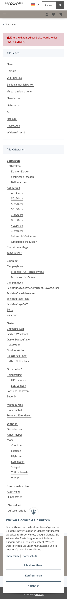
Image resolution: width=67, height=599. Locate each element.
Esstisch (16, 450)
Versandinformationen (20, 91)
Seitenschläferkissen (23, 236)
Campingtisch (15, 282)
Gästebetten (14, 429)
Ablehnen (33, 585)
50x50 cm (17, 198)
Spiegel (15, 467)
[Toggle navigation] (4, 15)
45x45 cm (17, 193)
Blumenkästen (15, 328)
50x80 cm (17, 209)
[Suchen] (60, 5)
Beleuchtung (14, 374)
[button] (35, 5)
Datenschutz (30, 555)
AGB (9, 111)
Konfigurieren (33, 575)
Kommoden (17, 461)
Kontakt (11, 70)
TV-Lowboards (19, 472)
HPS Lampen (18, 380)
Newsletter (13, 98)
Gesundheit (14, 505)
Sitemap (11, 118)
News (10, 64)
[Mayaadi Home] (14, 4)
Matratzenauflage (17, 247)
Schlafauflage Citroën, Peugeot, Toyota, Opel (33, 287)
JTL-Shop (39, 594)
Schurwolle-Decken (22, 176)
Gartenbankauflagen (19, 339)
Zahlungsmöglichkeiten (20, 84)
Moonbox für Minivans (24, 277)
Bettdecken (14, 165)
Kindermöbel (14, 410)
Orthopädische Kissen (24, 241)
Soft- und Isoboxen (18, 390)
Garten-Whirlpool (17, 334)
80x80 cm (17, 220)
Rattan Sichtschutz (18, 361)
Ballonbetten (18, 182)
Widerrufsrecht (16, 132)
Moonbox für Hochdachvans (27, 271)
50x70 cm (17, 203)
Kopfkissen (13, 187)
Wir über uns (14, 77)
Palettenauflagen (17, 355)
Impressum (12, 555)
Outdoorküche (15, 350)
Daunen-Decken (20, 171)
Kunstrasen (13, 344)
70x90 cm (17, 214)
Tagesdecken (14, 252)
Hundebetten (14, 496)
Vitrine (15, 477)
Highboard (17, 456)
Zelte (10, 309)
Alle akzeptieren (33, 565)
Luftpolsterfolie (17, 510)
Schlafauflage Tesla (18, 298)
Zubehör (12, 315)
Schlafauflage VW (17, 304)
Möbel (10, 439)
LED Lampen (18, 385)
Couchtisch (17, 445)
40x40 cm (17, 230)
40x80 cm (17, 225)
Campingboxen (15, 266)
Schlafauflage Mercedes (21, 293)
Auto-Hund (13, 491)
